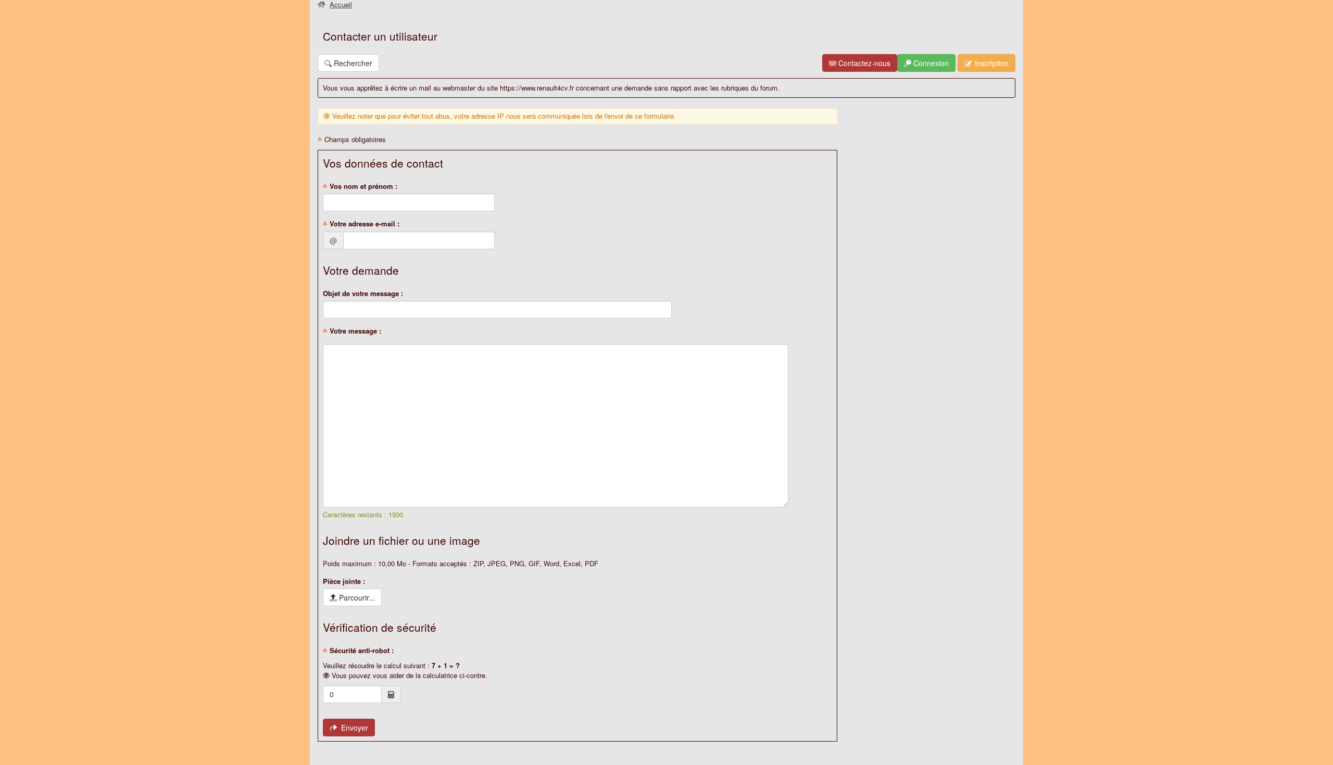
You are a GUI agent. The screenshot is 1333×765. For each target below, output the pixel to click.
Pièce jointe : (344, 581)
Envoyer (352, 727)
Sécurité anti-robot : (361, 650)
